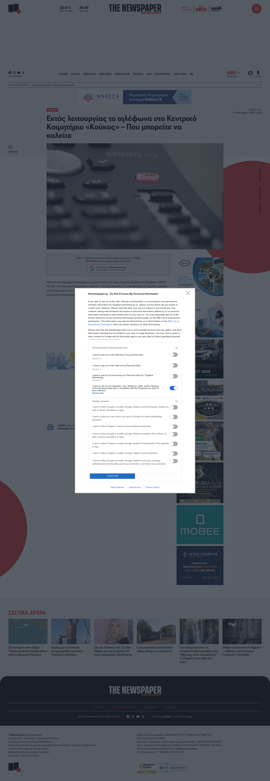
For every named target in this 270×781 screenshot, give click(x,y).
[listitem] (135, 347)
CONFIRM (112, 476)
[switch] (174, 355)
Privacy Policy (153, 487)
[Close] (189, 294)
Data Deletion (117, 487)
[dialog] (135, 390)
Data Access (135, 487)
